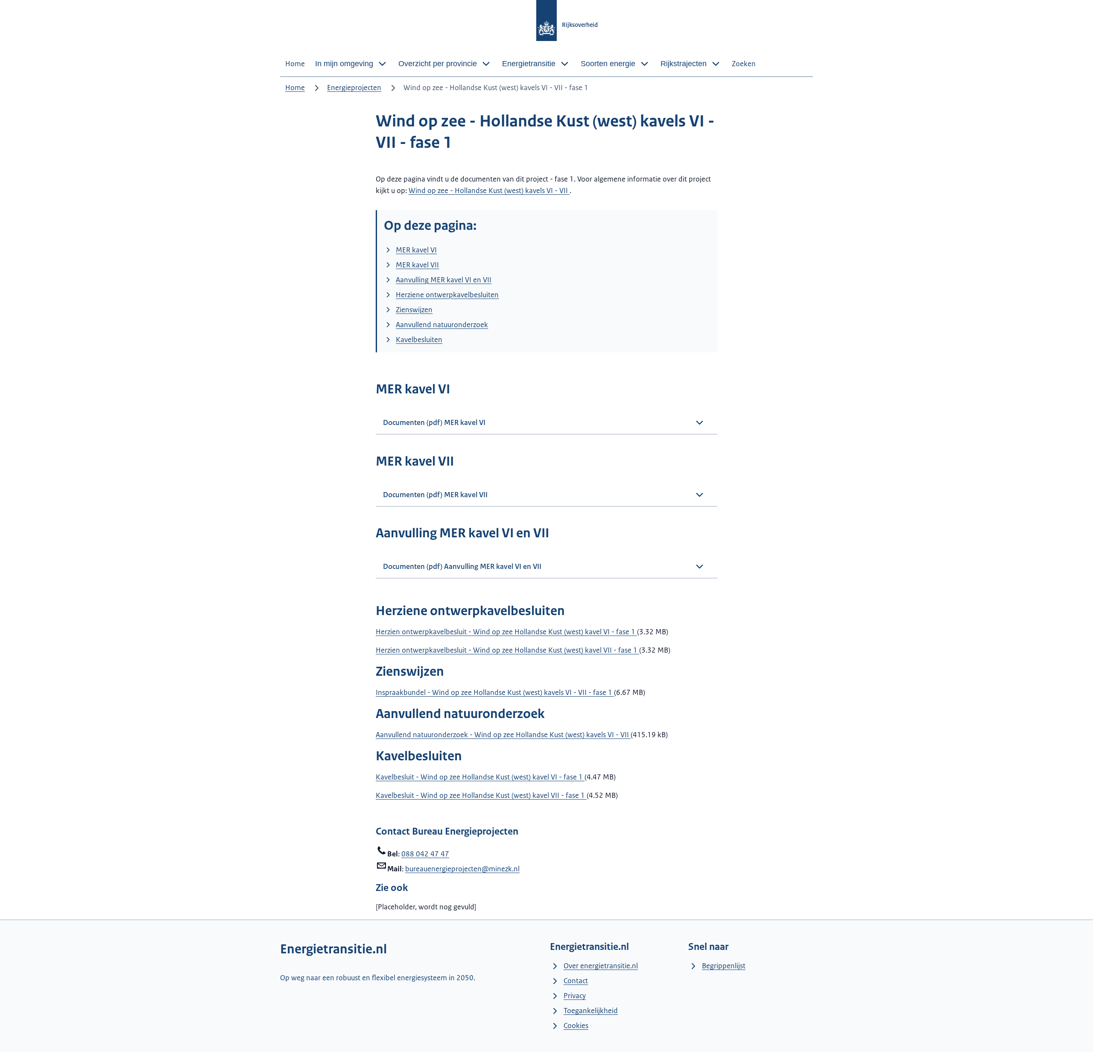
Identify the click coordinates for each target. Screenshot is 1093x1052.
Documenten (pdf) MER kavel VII (435, 494)
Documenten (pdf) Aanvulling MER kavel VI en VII (462, 566)
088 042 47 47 (425, 854)
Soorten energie (608, 63)
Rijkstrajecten (683, 63)
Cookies (576, 1025)
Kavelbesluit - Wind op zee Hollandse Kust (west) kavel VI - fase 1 (480, 777)
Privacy (575, 995)
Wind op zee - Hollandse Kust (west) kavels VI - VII (489, 190)
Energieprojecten (354, 87)
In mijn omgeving (344, 63)
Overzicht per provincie (437, 63)
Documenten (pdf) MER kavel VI (434, 422)
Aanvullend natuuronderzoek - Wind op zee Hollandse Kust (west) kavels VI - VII (503, 734)
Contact (576, 980)
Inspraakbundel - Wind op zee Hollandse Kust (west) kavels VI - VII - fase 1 (495, 692)
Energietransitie (528, 63)
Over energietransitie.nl (601, 965)
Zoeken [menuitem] (744, 63)
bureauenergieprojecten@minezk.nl (462, 868)
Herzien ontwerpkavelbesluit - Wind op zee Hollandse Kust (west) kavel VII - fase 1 (507, 650)
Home (295, 87)
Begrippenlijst (723, 965)
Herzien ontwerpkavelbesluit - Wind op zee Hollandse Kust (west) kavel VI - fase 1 (506, 631)
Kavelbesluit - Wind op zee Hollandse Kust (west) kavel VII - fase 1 (481, 795)
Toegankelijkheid (591, 1010)
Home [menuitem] (295, 63)
